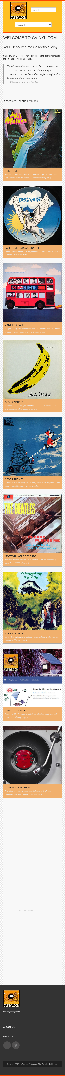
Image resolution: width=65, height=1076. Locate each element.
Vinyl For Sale (14, 325)
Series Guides (14, 633)
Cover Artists (14, 402)
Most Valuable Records (20, 556)
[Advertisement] (32, 947)
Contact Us (8, 1036)
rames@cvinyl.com (11, 1011)
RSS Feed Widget (26, 910)
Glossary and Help (17, 787)
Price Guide (12, 171)
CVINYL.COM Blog (16, 710)
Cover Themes (14, 479)
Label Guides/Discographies (23, 248)
